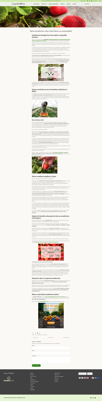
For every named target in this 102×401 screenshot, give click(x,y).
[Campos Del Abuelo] (18, 4)
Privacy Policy (33, 376)
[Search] (85, 4)
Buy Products (36, 4)
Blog (31, 378)
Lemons (31, 388)
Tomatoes (32, 386)
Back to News (51, 337)
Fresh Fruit (43, 4)
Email (33, 350)
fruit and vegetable (42, 301)
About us (62, 4)
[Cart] (87, 4)
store (47, 301)
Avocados (32, 383)
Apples (31, 384)
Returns (32, 374)
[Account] (88, 4)
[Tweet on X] (35, 333)
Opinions (68, 4)
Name (33, 345)
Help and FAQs (83, 0)
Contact (74, 4)
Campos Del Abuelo (11, 397)
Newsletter (32, 379)
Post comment (36, 365)
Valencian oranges (34, 381)
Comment (34, 355)
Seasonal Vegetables (53, 4)
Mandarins (32, 389)
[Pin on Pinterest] (39, 333)
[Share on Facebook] (37, 333)
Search (31, 373)
